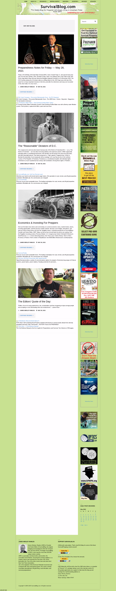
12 (88, 516)
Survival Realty (22, 179)
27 (91, 519)
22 (95, 518)
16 (81, 518)
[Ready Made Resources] (89, 113)
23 (81, 519)
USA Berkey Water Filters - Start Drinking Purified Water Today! (35, 102)
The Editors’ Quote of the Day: (34, 301)
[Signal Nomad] (89, 87)
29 (95, 519)
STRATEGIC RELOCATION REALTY (28, 321)
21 (93, 518)
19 (88, 518)
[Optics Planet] (89, 438)
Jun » (85, 525)
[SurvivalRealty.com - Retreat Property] (89, 41)
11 (86, 516)
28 (93, 519)
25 (86, 519)
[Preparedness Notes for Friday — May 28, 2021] (46, 49)
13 (91, 516)
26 (88, 519)
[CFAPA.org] (89, 473)
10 (83, 516)
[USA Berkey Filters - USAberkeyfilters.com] (89, 368)
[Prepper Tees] (89, 491)
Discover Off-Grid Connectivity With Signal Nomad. (32, 258)
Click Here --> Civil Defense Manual (27, 326)
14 (93, 516)
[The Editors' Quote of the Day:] (46, 283)
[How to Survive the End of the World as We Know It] (89, 139)
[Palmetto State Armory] (89, 255)
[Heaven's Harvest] (89, 286)
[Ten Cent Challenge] (89, 455)
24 (83, 519)
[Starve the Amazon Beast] (89, 350)
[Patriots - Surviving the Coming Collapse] (89, 198)
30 (81, 521)
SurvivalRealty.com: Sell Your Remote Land (30, 174)
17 (83, 518)
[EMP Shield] (89, 386)
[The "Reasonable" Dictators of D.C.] (46, 127)
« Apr (82, 525)
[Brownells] (89, 169)
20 (91, 518)
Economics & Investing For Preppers (38, 222)
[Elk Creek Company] (89, 225)
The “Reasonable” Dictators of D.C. (37, 146)
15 (95, 516)
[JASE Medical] (89, 420)
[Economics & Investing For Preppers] (46, 204)
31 (83, 521)
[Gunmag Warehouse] (89, 312)
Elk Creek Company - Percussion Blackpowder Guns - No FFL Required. (38, 97)
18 (86, 518)
